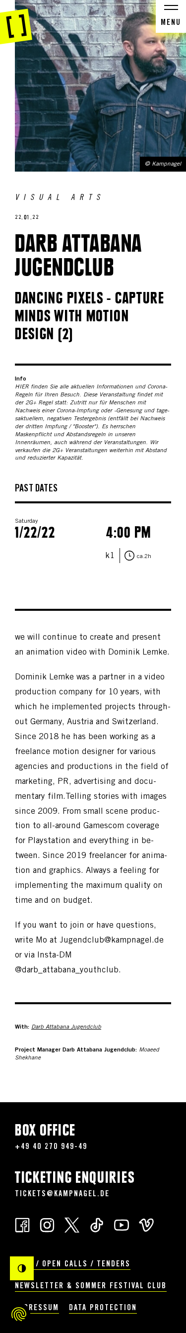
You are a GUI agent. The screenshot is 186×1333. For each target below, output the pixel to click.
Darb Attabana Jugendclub (66, 1027)
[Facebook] (22, 1224)
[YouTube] (121, 1224)
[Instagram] (47, 1224)
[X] (71, 1224)
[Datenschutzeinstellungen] (18, 1314)
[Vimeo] (146, 1224)
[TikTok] (96, 1224)
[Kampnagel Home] (16, 22)
